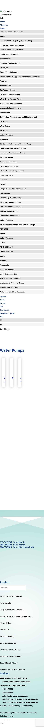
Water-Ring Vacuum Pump (11, 99)
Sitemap (3, 705)
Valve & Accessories (8, 274)
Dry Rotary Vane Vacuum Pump (13, 148)
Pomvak (3, 81)
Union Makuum (6, 135)
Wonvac (3, 139)
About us (4, 25)
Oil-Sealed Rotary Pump (10, 95)
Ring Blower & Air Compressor (12, 610)
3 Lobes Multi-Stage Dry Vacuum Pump (16, 41)
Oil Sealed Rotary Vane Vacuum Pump (15, 144)
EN (1, 320)
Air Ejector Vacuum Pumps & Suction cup (17, 225)
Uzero (2, 256)
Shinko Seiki (5, 86)
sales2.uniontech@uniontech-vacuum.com (20, 702)
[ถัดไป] (3, 723)
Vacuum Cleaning (7, 269)
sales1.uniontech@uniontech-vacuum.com (20, 699)
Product (3, 28)
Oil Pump (4, 121)
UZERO (3, 243)
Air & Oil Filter (6, 247)
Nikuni (2, 184)
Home (2, 22)
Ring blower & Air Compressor (12, 189)
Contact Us (4, 310)
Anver (2, 234)
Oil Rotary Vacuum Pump (10, 202)
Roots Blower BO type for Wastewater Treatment (20, 77)
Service (3, 296)
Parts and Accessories (9, 166)
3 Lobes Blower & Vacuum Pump (13, 45)
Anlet (2, 36)
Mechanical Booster (8, 162)
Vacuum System (6, 157)
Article (2, 303)
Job (1, 307)
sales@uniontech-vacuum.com (15, 696)
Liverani (3, 180)
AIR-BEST (4, 229)
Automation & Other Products (12, 292)
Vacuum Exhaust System (10, 108)
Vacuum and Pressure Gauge (12, 283)
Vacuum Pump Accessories (11, 207)
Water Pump (5, 126)
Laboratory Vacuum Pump (11, 198)
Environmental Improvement (11, 50)
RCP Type (4, 68)
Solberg (3, 260)
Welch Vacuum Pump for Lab (12, 171)
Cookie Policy (27, 705)
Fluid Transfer (6, 175)
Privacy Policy (14, 705)
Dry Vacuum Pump (7, 90)
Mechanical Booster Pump (11, 103)
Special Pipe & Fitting (9, 287)
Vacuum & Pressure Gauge (10, 656)
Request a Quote (7, 313)
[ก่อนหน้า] (1, 723)
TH (1, 317)
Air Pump (4, 130)
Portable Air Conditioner (10, 278)
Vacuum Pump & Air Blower (11, 32)
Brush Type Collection (9, 72)
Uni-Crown (4, 193)
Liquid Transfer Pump (9, 54)
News (2, 300)
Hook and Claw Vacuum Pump (12, 153)
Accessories (5, 59)
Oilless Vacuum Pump (9, 211)
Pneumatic (4, 265)
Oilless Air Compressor (9, 216)
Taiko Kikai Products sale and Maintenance (18, 117)
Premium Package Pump (10, 63)
